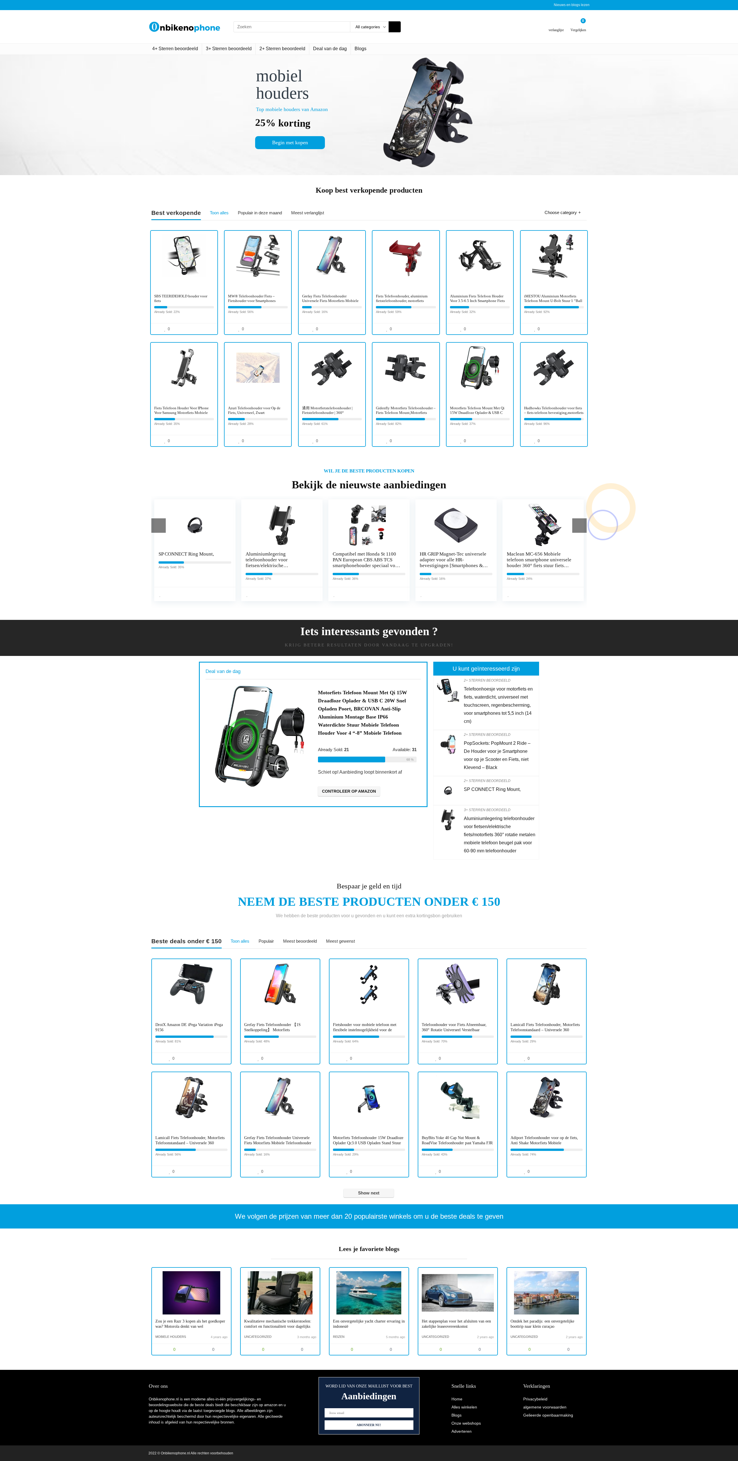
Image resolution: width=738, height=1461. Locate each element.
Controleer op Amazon (360, 791)
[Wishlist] (556, 24)
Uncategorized (258, 1336)
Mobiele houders (170, 1336)
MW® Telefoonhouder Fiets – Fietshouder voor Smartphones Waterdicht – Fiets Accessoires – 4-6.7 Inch (257, 303)
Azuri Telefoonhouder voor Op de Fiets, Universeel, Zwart (254, 410)
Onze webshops (466, 1423)
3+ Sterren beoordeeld (229, 48)
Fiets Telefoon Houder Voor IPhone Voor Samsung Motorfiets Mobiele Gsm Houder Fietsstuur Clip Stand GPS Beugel (181, 415)
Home (456, 1399)
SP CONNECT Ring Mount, (492, 789)
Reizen (338, 1336)
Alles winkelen (464, 1407)
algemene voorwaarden (544, 1407)
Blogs (360, 48)
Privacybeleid (535, 1399)
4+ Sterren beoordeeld (175, 48)
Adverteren (461, 1431)
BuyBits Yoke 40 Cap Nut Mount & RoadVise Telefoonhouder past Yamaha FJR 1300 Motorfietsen (457, 1143)
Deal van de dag (330, 48)
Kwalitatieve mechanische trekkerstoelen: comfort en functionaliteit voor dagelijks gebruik (277, 1326)
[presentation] (158, 525)
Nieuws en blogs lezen (572, 5)
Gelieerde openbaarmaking (548, 1415)
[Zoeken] (395, 26)
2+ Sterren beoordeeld (282, 48)
